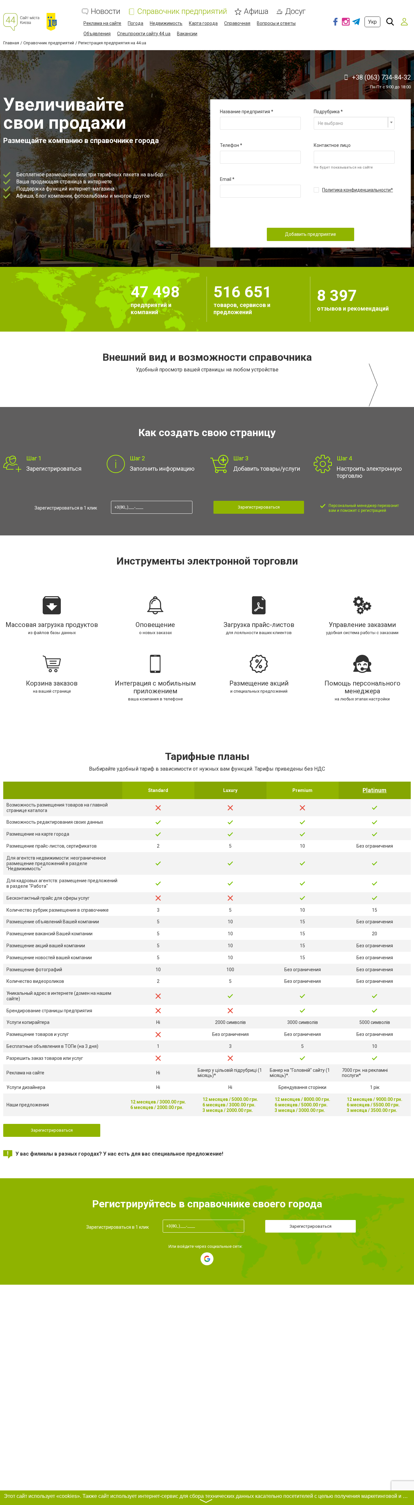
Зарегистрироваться (259, 507)
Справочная (237, 23)
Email (225, 179)
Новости (105, 11)
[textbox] (352, 123)
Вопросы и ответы (276, 23)
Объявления (97, 33)
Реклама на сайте (102, 23)
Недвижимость (166, 23)
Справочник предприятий (182, 11)
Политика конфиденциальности (356, 189)
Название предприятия (245, 111)
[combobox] (354, 123)
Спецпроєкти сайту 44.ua (143, 33)
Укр (372, 22)
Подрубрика (327, 111)
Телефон (229, 145)
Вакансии (187, 33)
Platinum (375, 790)
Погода (135, 23)
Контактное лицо (332, 145)
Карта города (203, 23)
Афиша (256, 11)
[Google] (207, 1258)
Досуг (295, 11)
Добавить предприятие (310, 234)
